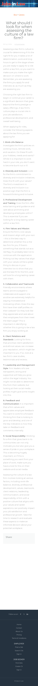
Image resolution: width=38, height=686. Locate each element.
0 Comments (19, 44)
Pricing (19, 635)
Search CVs (19, 651)
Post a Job (19, 647)
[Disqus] (19, 576)
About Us (19, 631)
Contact (19, 628)
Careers (21, 15)
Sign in (19, 654)
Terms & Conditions (19, 638)
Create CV (19, 666)
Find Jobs (19, 663)
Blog (15, 15)
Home (19, 624)
